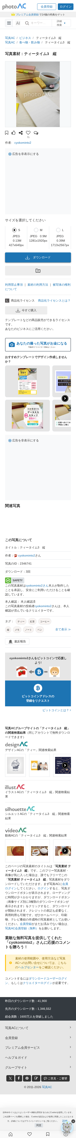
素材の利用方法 (37, 284)
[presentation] (65, 765)
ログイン (43, 888)
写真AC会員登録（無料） (22, 928)
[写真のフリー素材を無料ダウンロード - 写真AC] (14, 6)
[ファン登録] (29, 1134)
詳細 (64, 1120)
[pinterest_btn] (27, 1078)
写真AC (10, 38)
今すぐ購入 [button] (29, 310)
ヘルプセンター (28, 967)
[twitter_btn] (10, 1078)
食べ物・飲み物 (29, 42)
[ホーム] (10, 1134)
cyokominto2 (22, 142)
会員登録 (26, 924)
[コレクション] (47, 1134)
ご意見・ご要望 (57, 1078)
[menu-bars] (9, 23)
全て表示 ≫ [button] (63, 629)
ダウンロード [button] (42, 257)
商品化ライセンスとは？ (54, 300)
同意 (38, 1125)
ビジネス (25, 38)
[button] (46, 6)
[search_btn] (27, 23)
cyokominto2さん (37, 585)
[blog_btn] (36, 1078)
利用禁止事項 (14, 284)
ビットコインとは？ (56, 710)
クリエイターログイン (37, 983)
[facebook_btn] (18, 1078)
